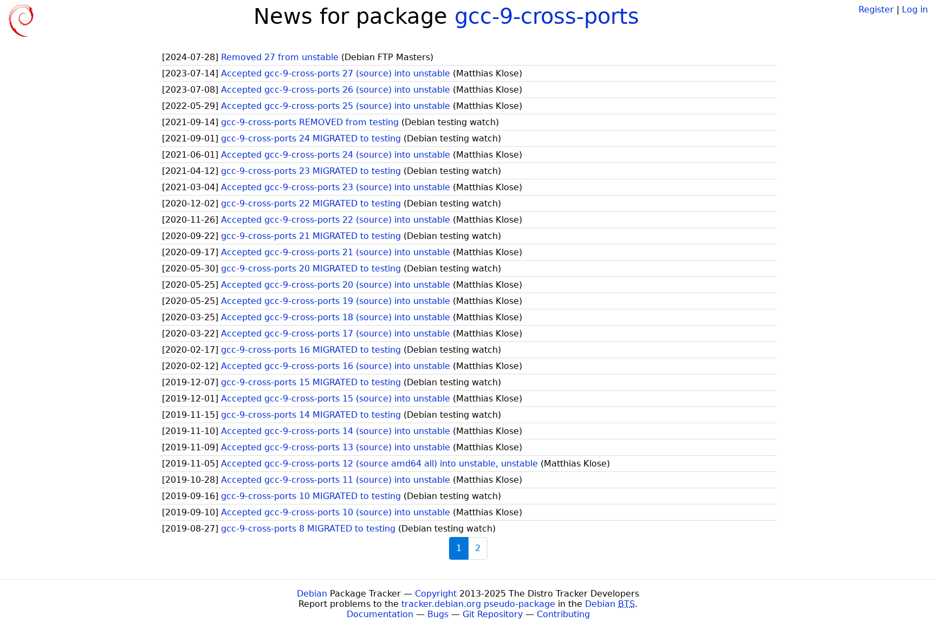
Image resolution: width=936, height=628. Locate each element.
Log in (915, 9)
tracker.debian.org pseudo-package (478, 604)
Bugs (437, 614)
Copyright (436, 593)
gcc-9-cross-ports (546, 16)
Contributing (563, 614)
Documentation (380, 614)
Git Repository (493, 614)
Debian (312, 593)
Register (876, 9)
